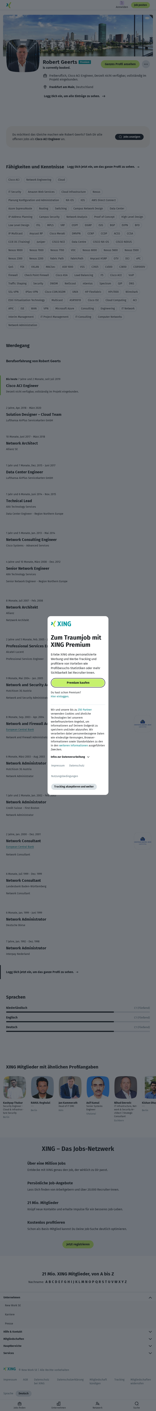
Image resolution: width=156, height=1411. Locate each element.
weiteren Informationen (73, 745)
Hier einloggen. (60, 696)
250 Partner (85, 709)
